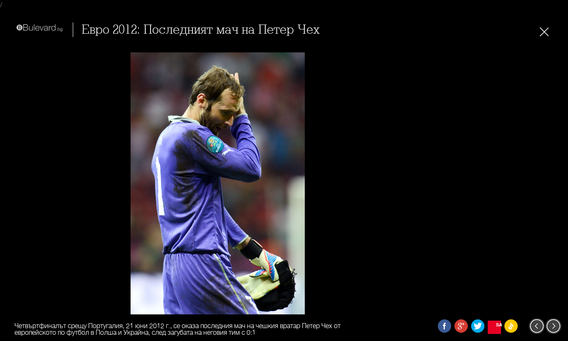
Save (498, 324)
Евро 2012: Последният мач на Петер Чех (200, 29)
